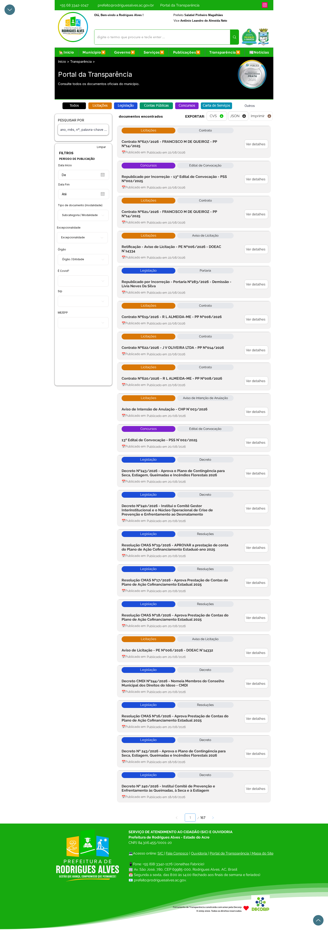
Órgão (62, 249)
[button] (94, 52)
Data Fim (64, 184)
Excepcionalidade (69, 227)
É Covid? (63, 271)
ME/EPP (63, 312)
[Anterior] (177, 817)
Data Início (65, 165)
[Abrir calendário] (102, 175)
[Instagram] (265, 5)
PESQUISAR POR (71, 120)
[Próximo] (213, 817)
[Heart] (246, 908)
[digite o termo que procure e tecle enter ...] (234, 37)
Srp (60, 291)
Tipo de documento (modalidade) (80, 205)
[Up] (9, 9)
